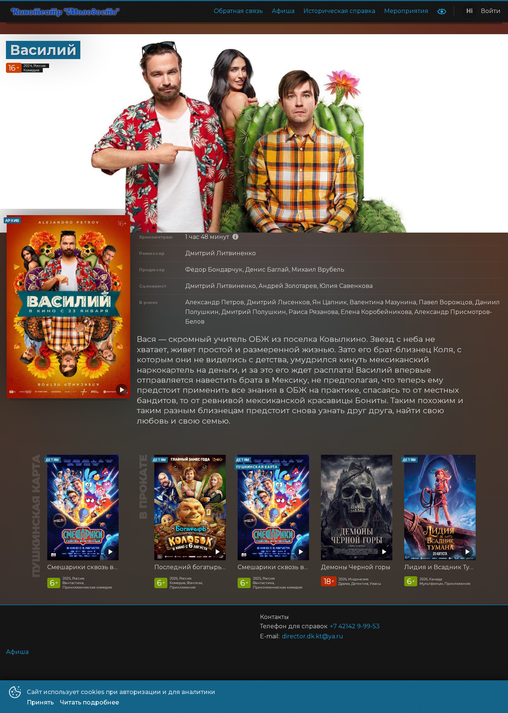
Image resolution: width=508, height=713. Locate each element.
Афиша (283, 10)
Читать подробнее (89, 702)
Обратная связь (238, 10)
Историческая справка (339, 10)
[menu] (281, 11)
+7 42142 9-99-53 (355, 626)
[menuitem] (238, 11)
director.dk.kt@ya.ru (312, 636)
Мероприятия (406, 10)
